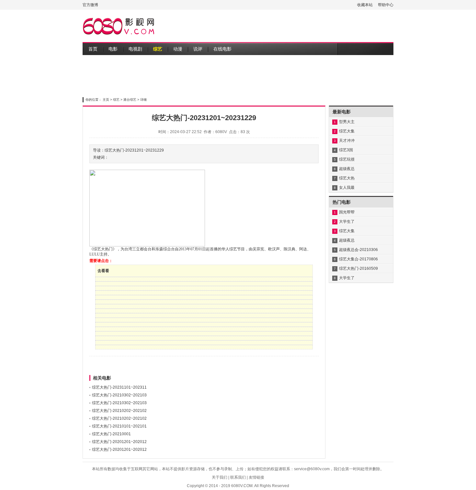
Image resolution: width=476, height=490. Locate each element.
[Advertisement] (275, 25)
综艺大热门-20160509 (358, 268)
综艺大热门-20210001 (111, 434)
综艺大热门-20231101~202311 (119, 387)
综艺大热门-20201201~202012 (119, 441)
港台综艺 (129, 99)
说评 (197, 48)
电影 (113, 48)
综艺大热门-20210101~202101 (119, 426)
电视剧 (135, 48)
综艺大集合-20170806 (358, 259)
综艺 (157, 48)
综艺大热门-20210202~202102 (119, 410)
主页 (106, 99)
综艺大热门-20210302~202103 (119, 395)
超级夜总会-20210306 (358, 249)
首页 (92, 48)
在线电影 (222, 48)
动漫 (177, 48)
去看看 (103, 270)
